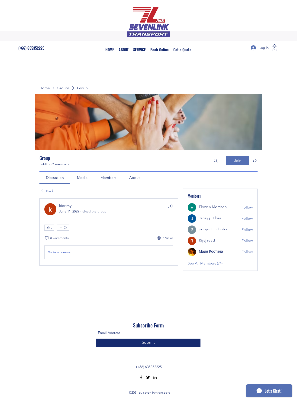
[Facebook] (141, 377)
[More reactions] (63, 228)
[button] (274, 47)
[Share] (170, 206)
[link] (55, 177)
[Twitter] (148, 377)
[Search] (215, 160)
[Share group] (255, 160)
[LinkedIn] (155, 377)
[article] (108, 232)
